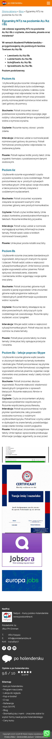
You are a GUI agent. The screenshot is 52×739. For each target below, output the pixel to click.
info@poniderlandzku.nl (19, 638)
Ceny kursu (8, 720)
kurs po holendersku (13, 686)
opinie (25, 675)
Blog (21, 11)
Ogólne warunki (41, 737)
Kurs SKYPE (9, 706)
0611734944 (14, 635)
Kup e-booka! (10, 696)
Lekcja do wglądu (12, 693)
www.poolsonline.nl (22, 616)
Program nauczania (12, 689)
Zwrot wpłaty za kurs (25, 737)
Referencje (8, 703)
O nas (6, 700)
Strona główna (9, 11)
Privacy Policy (9, 737)
